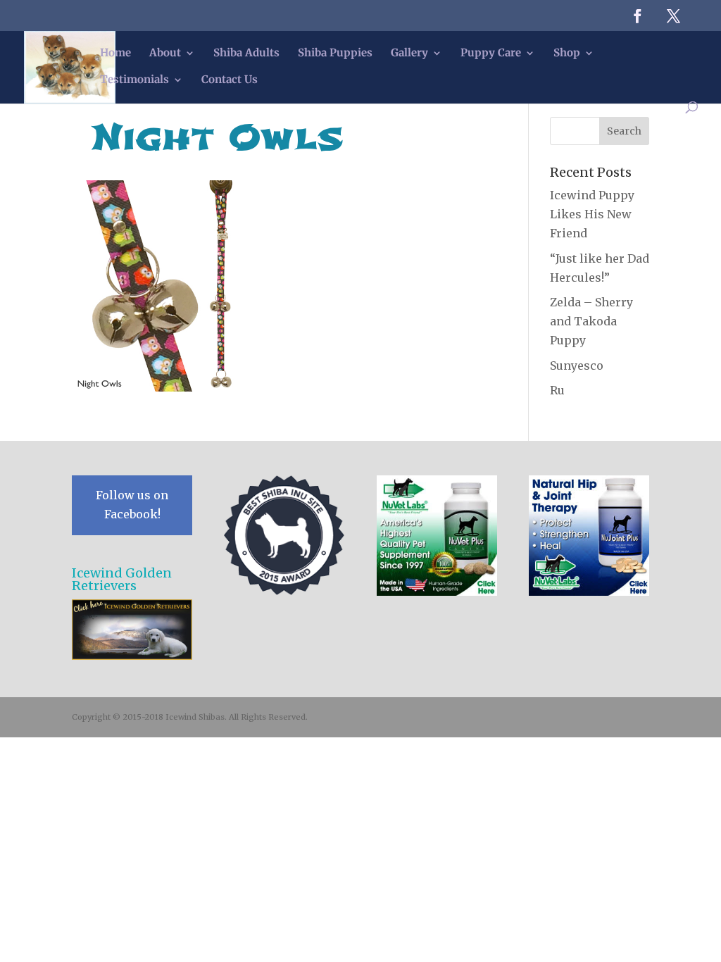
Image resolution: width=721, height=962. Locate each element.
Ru (557, 390)
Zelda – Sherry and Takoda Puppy (591, 321)
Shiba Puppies (335, 53)
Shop (566, 53)
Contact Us (229, 80)
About (165, 53)
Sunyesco (576, 365)
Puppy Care (490, 53)
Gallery (409, 53)
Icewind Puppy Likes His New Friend (592, 214)
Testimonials (134, 80)
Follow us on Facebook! (132, 504)
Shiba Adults (246, 53)
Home (115, 53)
